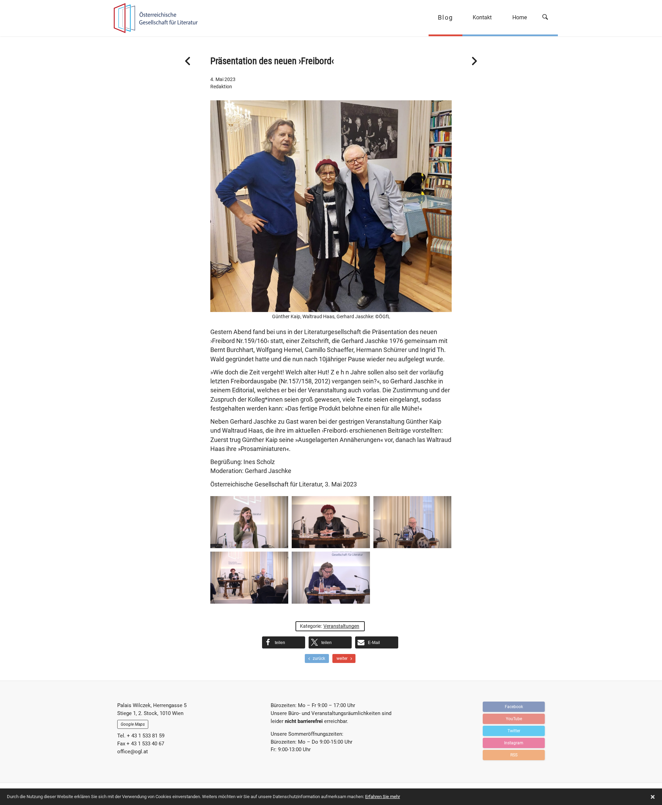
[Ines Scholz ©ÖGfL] (249, 522)
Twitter (514, 730)
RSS (514, 755)
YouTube (514, 718)
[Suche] (547, 18)
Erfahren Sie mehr (382, 796)
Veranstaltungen (341, 626)
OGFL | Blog (152, 18)
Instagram (513, 743)
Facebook (514, 706)
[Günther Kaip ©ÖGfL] (331, 578)
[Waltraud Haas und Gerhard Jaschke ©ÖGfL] (249, 578)
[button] (283, 642)
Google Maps (133, 724)
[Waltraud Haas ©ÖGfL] (331, 522)
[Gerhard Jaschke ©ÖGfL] (412, 522)
